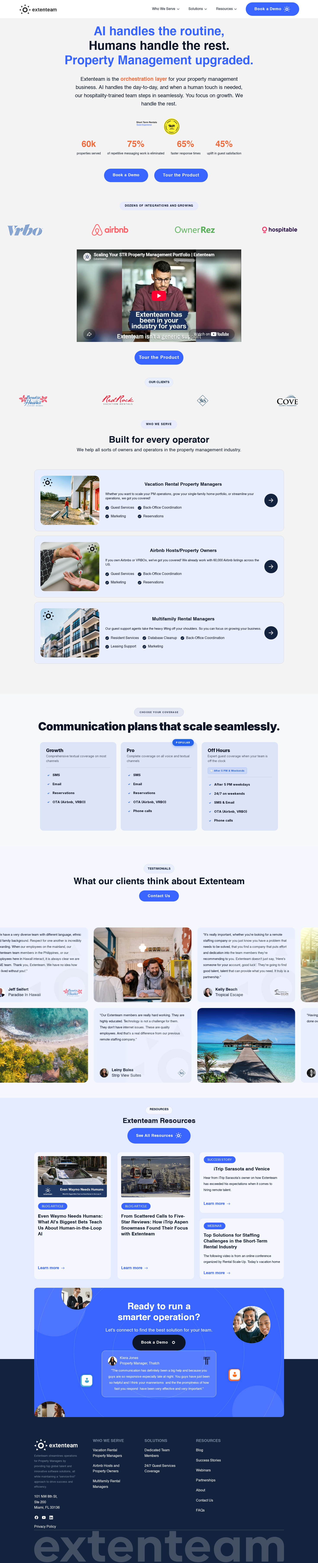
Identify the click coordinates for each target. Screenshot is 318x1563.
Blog (199, 1450)
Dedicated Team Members (157, 1453)
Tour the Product (159, 357)
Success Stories (208, 1460)
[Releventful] (38, 9)
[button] (165, 9)
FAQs (200, 1510)
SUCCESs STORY (219, 1159)
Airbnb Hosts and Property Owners (106, 1468)
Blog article (53, 1206)
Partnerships (205, 1480)
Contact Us (204, 1500)
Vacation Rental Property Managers (107, 1453)
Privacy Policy (45, 1527)
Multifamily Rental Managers (106, 1484)
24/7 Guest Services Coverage (160, 1468)
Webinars (203, 1470)
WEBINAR (214, 1226)
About (200, 1490)
